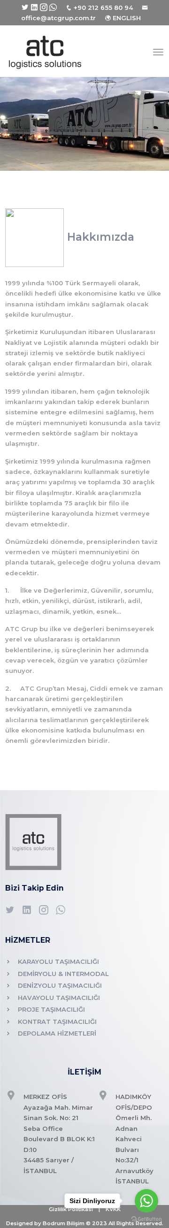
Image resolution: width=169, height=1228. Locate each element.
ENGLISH (127, 18)
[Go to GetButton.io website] (146, 1218)
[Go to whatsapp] (146, 1201)
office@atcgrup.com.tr (58, 18)
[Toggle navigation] (158, 52)
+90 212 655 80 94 (103, 7)
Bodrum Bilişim (63, 1223)
